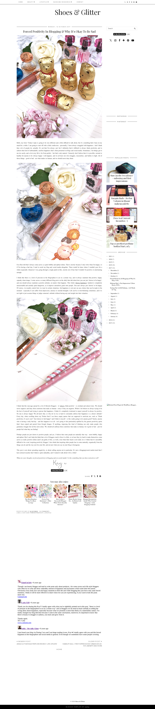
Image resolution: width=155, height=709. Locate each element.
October (113, 276)
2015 (110, 323)
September (114, 293)
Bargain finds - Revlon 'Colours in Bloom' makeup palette (121, 201)
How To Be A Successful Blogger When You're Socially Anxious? (60, 501)
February (113, 313)
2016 (110, 320)
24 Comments (44, 511)
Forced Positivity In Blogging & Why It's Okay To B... (122, 279)
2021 (110, 256)
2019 (110, 262)
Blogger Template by (77, 707)
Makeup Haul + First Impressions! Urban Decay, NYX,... (122, 284)
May (112, 305)
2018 (110, 265)
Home (20, 2)
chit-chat (26, 513)
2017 (110, 268)
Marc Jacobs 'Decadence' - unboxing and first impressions (121, 178)
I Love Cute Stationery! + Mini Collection (45, 501)
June (112, 302)
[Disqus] (59, 548)
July (112, 299)
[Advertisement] (121, 79)
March (113, 311)
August (113, 296)
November (114, 273)
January (113, 316)
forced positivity (37, 513)
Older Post (82, 643)
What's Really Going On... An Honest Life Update (75, 501)
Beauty (30, 2)
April (112, 308)
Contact (80, 2)
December (114, 270)
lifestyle (47, 513)
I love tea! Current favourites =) (121, 219)
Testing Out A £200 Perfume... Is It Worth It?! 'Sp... (122, 289)
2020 (110, 259)
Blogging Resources (61, 2)
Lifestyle (43, 2)
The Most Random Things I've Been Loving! (31, 501)
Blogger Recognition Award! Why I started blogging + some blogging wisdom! (89, 501)
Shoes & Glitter (77, 11)
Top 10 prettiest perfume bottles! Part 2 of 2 (121, 245)
